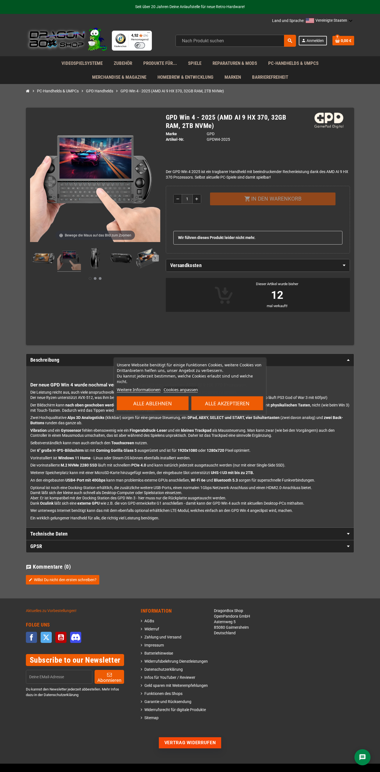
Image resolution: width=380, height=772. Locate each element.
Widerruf (151, 629)
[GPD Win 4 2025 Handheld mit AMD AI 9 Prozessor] (43, 259)
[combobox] (236, 41)
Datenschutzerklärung (163, 669)
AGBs (149, 621)
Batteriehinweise (158, 653)
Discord (75, 637)
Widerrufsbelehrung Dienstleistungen (176, 661)
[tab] (258, 265)
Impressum (154, 645)
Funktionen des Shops (163, 693)
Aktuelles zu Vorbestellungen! (51, 610)
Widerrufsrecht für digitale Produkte (175, 709)
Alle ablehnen (152, 403)
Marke (171, 134)
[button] (329, 20)
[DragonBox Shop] (66, 40)
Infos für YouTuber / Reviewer (169, 677)
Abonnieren (109, 680)
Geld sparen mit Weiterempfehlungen (176, 685)
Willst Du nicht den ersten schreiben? (63, 580)
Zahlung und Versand (162, 637)
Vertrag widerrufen (190, 742)
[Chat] (362, 757)
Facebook (31, 637)
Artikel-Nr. (175, 139)
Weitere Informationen (139, 389)
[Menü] (148, 34)
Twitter (46, 637)
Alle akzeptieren (227, 403)
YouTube (60, 637)
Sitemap (151, 718)
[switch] (140, 45)
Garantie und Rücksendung (167, 701)
